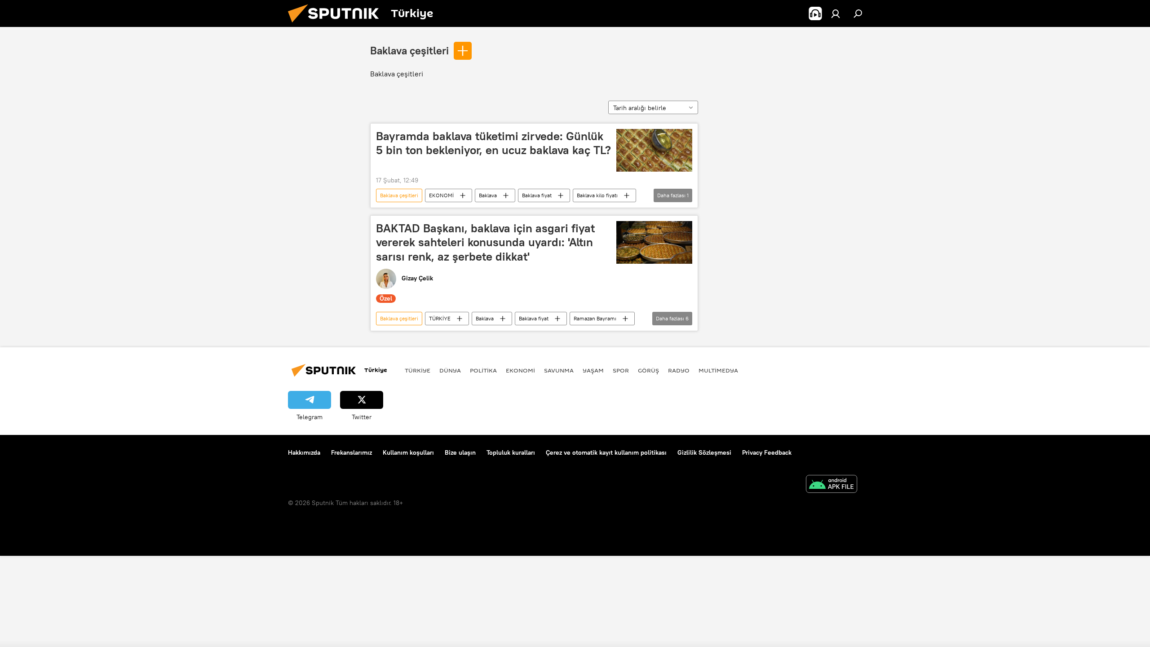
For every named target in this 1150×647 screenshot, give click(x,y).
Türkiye (417, 370)
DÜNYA (450, 370)
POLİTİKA (483, 370)
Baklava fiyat (537, 195)
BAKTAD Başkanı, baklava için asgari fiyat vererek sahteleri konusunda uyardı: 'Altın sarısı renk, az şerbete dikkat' (485, 242)
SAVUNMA (559, 370)
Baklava (488, 195)
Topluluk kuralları (511, 452)
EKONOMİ (441, 195)
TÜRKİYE (440, 318)
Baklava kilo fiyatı (597, 195)
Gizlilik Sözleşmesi (704, 452)
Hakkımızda (304, 452)
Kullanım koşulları (408, 452)
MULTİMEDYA (718, 370)
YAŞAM (593, 370)
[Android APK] (831, 485)
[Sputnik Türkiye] (337, 25)
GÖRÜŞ (648, 370)
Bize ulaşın (460, 452)
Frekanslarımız (351, 452)
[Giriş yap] (836, 13)
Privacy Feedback (767, 452)
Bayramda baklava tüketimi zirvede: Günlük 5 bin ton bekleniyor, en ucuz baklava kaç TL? (493, 143)
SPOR (621, 370)
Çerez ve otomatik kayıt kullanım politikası (606, 452)
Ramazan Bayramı (595, 318)
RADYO (679, 370)
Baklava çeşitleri (409, 50)
